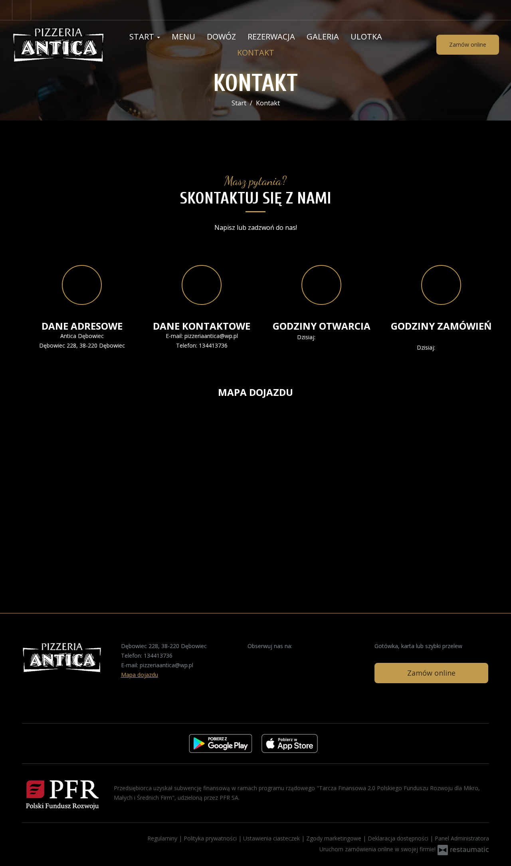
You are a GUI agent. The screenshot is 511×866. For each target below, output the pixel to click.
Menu (183, 36)
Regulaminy (163, 838)
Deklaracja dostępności (399, 838)
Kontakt (255, 52)
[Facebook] (21, 10)
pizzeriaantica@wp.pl (211, 336)
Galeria (323, 36)
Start (142, 36)
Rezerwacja (271, 36)
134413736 (213, 345)
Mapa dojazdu (139, 674)
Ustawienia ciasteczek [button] (272, 838)
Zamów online (467, 44)
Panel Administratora (462, 838)
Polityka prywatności (211, 838)
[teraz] (329, 337)
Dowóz (221, 36)
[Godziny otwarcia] (340, 337)
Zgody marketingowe (334, 838)
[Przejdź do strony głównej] (58, 44)
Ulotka (366, 36)
